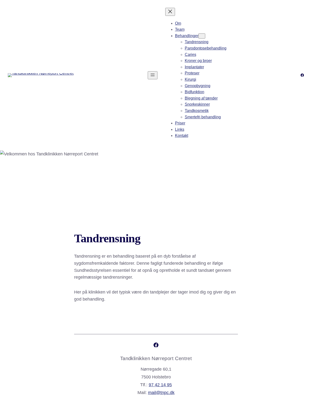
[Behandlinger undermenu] (201, 36)
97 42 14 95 (160, 384)
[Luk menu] (170, 12)
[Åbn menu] (152, 75)
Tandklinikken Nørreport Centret (156, 358)
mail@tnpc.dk (161, 392)
